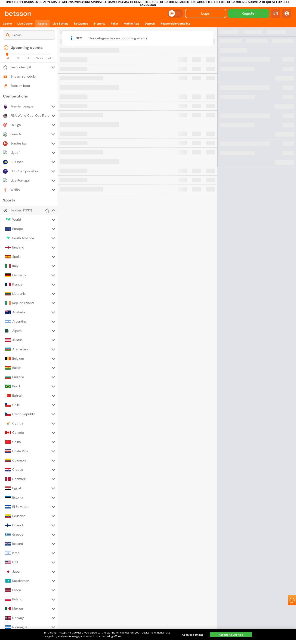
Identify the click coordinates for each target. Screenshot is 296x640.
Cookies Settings (193, 634)
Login (205, 13)
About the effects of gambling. (222, 2)
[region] (148, 634)
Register (249, 13)
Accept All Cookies (231, 634)
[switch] (175, 13)
